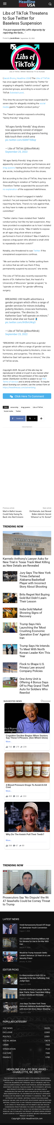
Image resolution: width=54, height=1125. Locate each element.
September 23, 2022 (16, 334)
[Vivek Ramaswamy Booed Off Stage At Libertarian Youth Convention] (10, 929)
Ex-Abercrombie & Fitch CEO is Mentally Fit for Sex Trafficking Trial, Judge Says (35, 978)
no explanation (10, 189)
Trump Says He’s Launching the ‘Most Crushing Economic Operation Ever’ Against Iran (35, 631)
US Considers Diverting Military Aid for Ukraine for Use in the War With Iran (34, 941)
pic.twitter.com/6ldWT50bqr (20, 139)
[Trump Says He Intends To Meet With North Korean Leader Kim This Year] (10, 649)
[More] (41, 418)
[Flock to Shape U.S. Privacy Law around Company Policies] (10, 667)
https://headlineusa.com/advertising (19, 387)
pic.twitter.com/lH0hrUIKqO (20, 322)
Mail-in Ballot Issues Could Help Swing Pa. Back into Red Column (13, 514)
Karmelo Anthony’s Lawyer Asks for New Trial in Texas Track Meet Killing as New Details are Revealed (26, 562)
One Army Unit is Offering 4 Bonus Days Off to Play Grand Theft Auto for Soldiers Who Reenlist (34, 685)
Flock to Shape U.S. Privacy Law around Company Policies (32, 667)
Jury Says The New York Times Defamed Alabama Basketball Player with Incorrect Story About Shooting (35, 579)
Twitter (36, 250)
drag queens (9, 167)
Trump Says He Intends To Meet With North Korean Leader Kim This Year (35, 651)
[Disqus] (27, 467)
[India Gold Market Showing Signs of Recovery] (10, 613)
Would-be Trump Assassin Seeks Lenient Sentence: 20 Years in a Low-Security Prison (35, 955)
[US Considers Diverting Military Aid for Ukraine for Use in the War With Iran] (10, 942)
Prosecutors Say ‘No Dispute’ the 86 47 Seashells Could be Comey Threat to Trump (26, 901)
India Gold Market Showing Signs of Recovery (31, 613)
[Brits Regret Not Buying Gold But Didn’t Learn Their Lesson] (10, 598)
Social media (8, 411)
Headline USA (23, 78)
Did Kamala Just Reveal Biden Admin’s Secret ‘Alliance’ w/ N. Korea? (40, 514)
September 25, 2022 (16, 151)
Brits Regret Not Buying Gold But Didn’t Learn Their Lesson (35, 598)
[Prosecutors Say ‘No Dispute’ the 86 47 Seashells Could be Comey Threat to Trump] (27, 882)
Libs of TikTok (42, 78)
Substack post (17, 92)
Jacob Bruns (14, 38)
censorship (14, 407)
